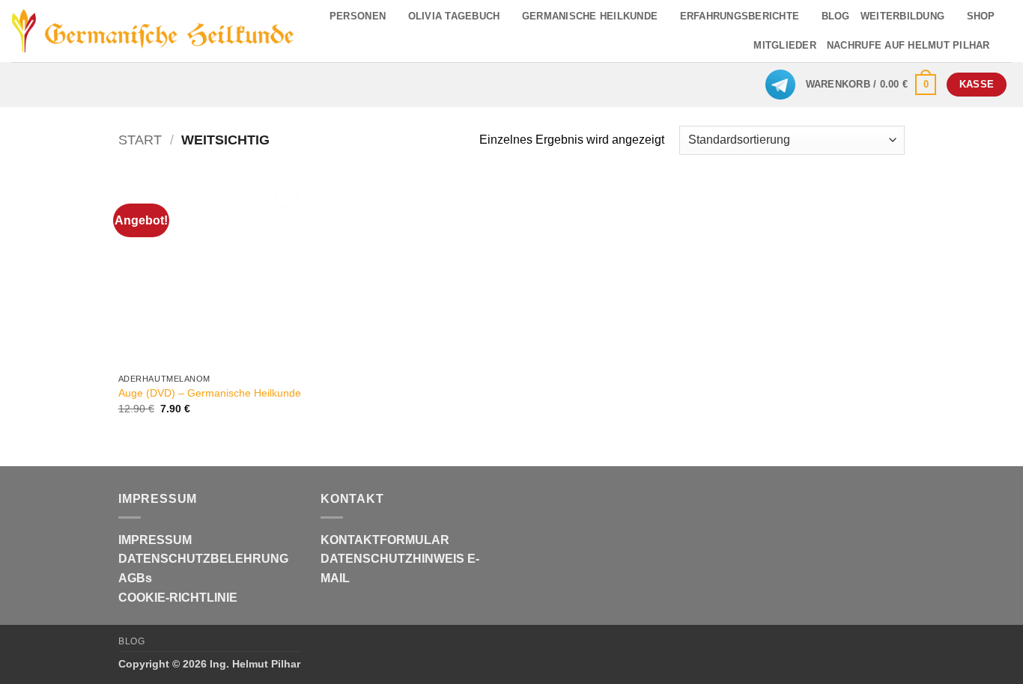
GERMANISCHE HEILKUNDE (590, 16)
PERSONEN (358, 16)
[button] (871, 85)
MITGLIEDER (784, 45)
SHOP (981, 16)
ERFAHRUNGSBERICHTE (740, 16)
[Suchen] (1006, 45)
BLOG (836, 16)
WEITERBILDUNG (902, 16)
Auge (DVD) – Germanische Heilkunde (209, 393)
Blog (131, 641)
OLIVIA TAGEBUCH (454, 16)
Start (140, 139)
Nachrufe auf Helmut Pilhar (908, 45)
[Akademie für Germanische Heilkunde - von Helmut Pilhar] (153, 31)
